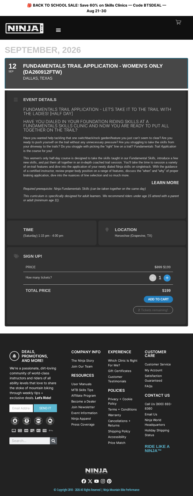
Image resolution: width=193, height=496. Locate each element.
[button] (58, 30)
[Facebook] (83, 481)
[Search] (53, 440)
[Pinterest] (109, 481)
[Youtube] (96, 481)
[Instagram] (103, 481)
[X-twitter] (90, 481)
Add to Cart (158, 299)
